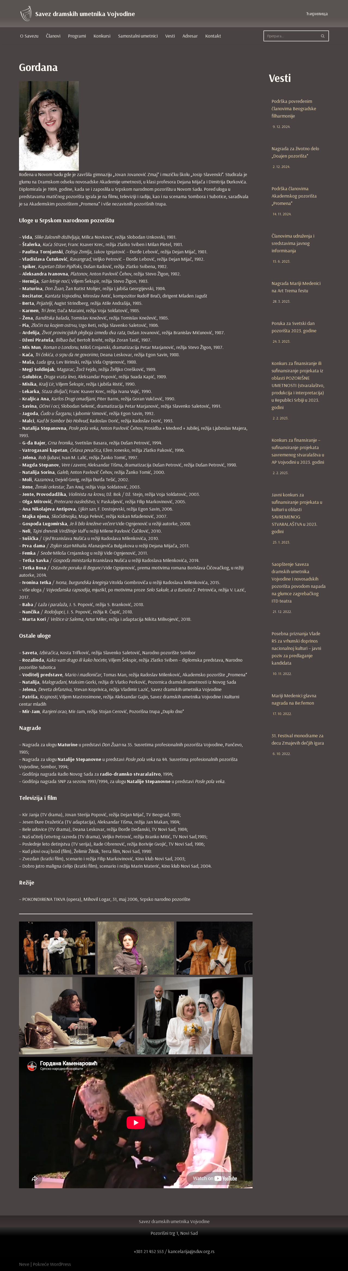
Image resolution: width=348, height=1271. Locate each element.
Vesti (170, 36)
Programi (77, 36)
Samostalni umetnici (138, 36)
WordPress (60, 1264)
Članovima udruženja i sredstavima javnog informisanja (293, 243)
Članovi (53, 36)
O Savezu (29, 36)
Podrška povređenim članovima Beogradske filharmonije (294, 108)
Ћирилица (317, 13)
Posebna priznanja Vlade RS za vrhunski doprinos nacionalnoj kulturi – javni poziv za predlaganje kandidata (296, 648)
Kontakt (213, 36)
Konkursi (102, 36)
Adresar (190, 36)
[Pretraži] (323, 35)
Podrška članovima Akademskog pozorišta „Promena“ (294, 195)
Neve (24, 1264)
